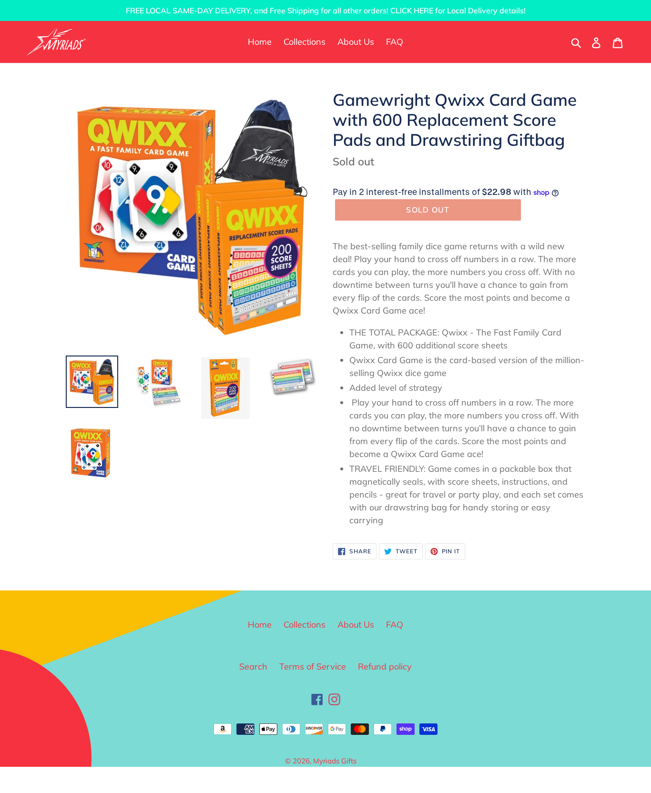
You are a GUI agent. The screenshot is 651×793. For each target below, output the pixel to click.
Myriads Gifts (334, 760)
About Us (355, 624)
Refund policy (385, 666)
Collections (305, 624)
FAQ (394, 624)
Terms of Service (312, 666)
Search (253, 666)
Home (260, 624)
